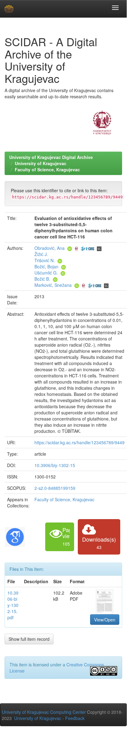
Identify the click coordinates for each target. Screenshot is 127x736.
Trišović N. (44, 260)
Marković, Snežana (53, 285)
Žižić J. (41, 254)
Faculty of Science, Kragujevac (47, 169)
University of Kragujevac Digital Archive (51, 157)
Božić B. (42, 279)
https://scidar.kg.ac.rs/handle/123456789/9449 (79, 442)
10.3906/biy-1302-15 (54, 465)
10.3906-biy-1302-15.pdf (12, 605)
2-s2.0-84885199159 (54, 488)
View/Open (104, 619)
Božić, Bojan (46, 266)
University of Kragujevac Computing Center (44, 712)
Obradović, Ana (49, 248)
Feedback (75, 718)
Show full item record (29, 639)
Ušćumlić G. (46, 273)
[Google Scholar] (15, 536)
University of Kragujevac (40, 163)
